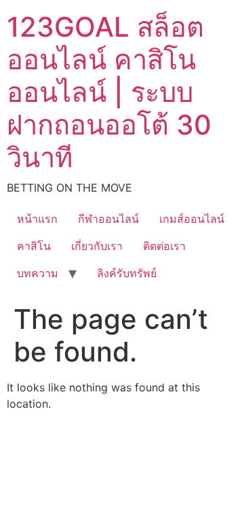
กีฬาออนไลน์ (108, 219)
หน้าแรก (37, 219)
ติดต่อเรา (164, 246)
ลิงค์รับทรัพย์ (127, 273)
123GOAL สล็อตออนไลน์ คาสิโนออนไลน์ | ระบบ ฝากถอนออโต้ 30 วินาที (109, 92)
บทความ (37, 273)
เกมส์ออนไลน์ (191, 219)
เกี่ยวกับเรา (97, 246)
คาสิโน (34, 246)
